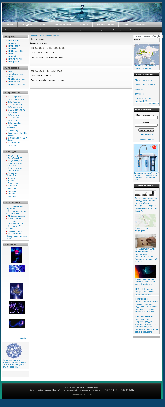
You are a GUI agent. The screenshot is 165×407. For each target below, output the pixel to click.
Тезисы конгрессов (16, 231)
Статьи (43, 25)
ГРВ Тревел (13, 62)
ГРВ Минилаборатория (14, 73)
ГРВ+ (10, 76)
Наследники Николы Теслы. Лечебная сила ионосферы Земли (145, 281)
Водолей (12, 178)
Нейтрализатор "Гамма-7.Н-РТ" (14, 169)
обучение (139, 94)
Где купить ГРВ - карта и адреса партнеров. (145, 67)
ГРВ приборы (28, 30)
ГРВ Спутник (14, 82)
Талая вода (13, 183)
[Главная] (82, 21)
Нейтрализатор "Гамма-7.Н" (14, 164)
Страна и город (45, 36)
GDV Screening (15, 105)
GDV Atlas (12, 112)
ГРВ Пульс (13, 48)
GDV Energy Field (16, 99)
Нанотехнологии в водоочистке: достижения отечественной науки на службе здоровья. (14, 363)
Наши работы (14, 219)
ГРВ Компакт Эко (16, 51)
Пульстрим (13, 186)
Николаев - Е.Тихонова (46, 70)
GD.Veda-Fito (14, 143)
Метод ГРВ (27, 25)
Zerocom (12, 191)
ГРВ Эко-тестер (15, 59)
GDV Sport (12, 120)
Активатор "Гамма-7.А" (12, 174)
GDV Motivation (15, 107)
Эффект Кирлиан (10, 30)
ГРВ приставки (45, 30)
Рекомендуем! (118, 30)
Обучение (83, 25)
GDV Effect (13, 145)
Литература (81, 30)
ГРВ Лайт (12, 56)
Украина (56, 36)
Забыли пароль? (147, 139)
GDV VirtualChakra (16, 110)
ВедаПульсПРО (15, 158)
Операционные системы (146, 85)
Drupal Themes (86, 394)
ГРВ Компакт (14, 46)
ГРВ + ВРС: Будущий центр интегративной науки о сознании (145, 291)
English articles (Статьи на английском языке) (16, 236)
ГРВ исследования (16, 216)
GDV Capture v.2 (15, 97)
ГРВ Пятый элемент (17, 79)
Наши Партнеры (63, 25)
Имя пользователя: (146, 115)
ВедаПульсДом (15, 161)
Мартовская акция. (143, 80)
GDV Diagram (14, 102)
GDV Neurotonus (15, 123)
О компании (141, 25)
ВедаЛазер (13, 156)
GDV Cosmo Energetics (12, 126)
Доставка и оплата (105, 25)
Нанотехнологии (64, 30)
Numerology (13, 130)
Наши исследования (99, 30)
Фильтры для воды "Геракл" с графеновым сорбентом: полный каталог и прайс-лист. (146, 176)
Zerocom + (12, 188)
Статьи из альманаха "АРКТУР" (15, 222)
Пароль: (146, 122)
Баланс (11, 180)
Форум (133, 30)
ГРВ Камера (13, 43)
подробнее (23, 338)
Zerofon (11, 194)
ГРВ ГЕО (12, 54)
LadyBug (12, 196)
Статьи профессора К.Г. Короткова (16, 212)
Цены (125, 25)
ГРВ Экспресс (14, 40)
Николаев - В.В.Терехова (48, 47)
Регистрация (147, 135)
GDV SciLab (13, 118)
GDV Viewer (13, 115)
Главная (9, 25)
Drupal (76, 394)
